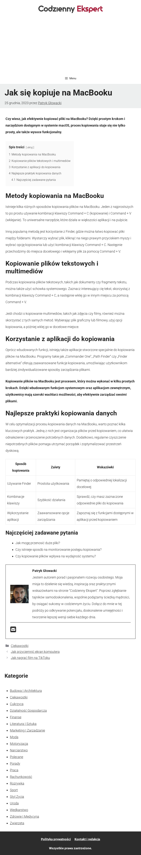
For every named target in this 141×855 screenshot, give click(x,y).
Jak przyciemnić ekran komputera (35, 652)
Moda (14, 737)
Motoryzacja (19, 744)
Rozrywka (17, 783)
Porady (15, 763)
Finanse (15, 717)
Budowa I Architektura (26, 691)
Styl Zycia (17, 797)
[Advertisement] (70, 45)
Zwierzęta (17, 823)
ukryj (30, 147)
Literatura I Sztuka (23, 724)
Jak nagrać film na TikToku (30, 658)
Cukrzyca (17, 704)
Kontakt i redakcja (87, 839)
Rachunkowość (21, 777)
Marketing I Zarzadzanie (27, 730)
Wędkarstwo (19, 810)
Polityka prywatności (56, 839)
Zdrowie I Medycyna (24, 816)
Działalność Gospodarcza (28, 710)
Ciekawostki (19, 646)
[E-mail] (13, 631)
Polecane (16, 757)
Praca (14, 770)
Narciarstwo (19, 750)
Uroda (14, 803)
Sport (14, 790)
